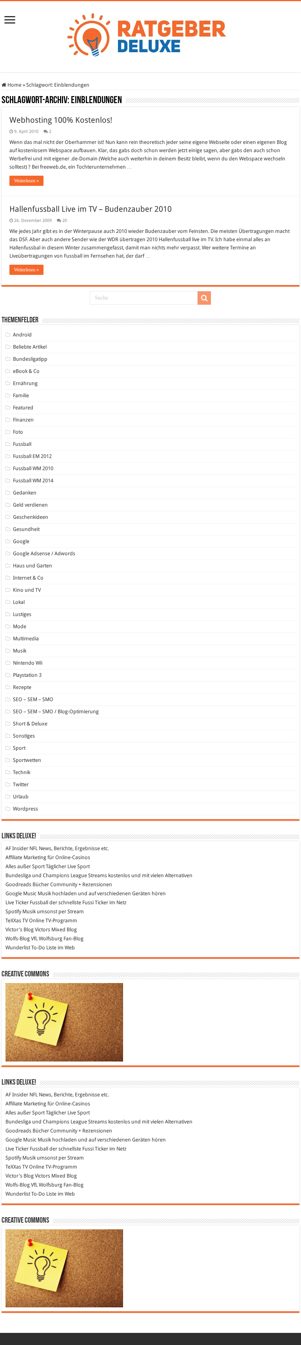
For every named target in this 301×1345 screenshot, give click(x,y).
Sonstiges (24, 736)
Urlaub (21, 797)
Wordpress (25, 809)
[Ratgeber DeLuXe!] (151, 35)
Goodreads (18, 884)
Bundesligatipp (30, 359)
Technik (21, 772)
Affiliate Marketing (25, 857)
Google (21, 541)
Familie (21, 395)
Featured (23, 408)
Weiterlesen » (26, 181)
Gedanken (24, 493)
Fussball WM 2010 (33, 468)
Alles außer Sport (25, 866)
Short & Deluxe (30, 724)
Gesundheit (26, 529)
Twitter (21, 784)
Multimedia (26, 639)
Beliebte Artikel (30, 347)
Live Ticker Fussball (26, 902)
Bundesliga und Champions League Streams (56, 875)
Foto (18, 432)
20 (64, 220)
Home (14, 85)
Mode (19, 626)
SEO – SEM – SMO (33, 699)
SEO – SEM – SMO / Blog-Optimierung (56, 711)
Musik (19, 651)
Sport (19, 748)
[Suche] (204, 298)
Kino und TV (27, 590)
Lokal (19, 602)
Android (22, 335)
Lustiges (22, 614)
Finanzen (23, 420)
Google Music (20, 893)
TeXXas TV (16, 920)
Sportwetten (27, 760)
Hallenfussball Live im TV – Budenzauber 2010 (90, 209)
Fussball (22, 444)
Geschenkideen (30, 517)
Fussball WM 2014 (33, 480)
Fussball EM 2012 (32, 456)
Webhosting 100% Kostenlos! (60, 120)
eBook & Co (26, 371)
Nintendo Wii (27, 663)
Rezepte (22, 687)
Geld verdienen (30, 505)
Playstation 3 (27, 675)
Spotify (13, 911)
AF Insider (16, 848)
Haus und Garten (32, 566)
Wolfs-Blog (17, 939)
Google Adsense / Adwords (44, 553)
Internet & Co (28, 578)
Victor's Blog (19, 929)
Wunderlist (17, 948)
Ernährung (25, 383)
